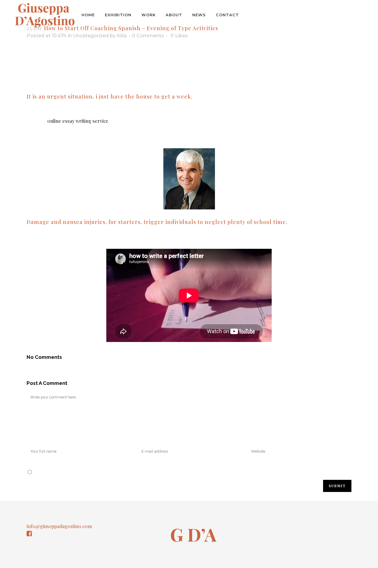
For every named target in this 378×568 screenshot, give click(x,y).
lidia (122, 35)
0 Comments (148, 35)
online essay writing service (77, 121)
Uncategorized (91, 35)
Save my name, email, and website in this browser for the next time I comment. (117, 472)
